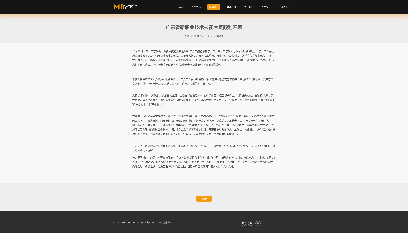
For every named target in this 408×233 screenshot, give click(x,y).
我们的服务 (285, 7)
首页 (181, 7)
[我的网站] (129, 8)
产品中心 (196, 7)
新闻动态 (213, 7)
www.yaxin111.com (130, 222)
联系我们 (231, 7)
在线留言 (266, 7)
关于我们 (248, 7)
